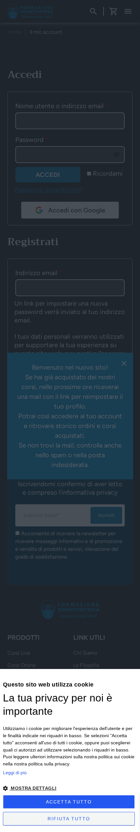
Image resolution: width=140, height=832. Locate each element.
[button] (70, 788)
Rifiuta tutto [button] (69, 818)
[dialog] (70, 750)
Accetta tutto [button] (69, 801)
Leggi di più (15, 772)
